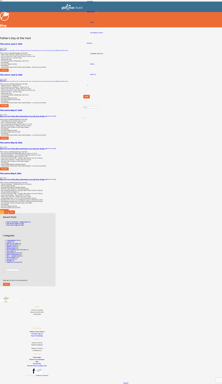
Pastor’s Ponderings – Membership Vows (19, 222)
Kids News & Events (13, 243)
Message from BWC (12, 245)
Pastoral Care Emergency (37, 359)
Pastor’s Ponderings (37, 336)
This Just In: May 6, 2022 (10, 173)
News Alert (10, 251)
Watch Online (37, 357)
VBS (63, 50)
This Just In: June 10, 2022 (11, 75)
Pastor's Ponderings (12, 254)
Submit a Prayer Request (37, 331)
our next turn (41, 50)
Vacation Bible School (56, 50)
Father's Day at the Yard (30, 50)
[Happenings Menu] (96, 12)
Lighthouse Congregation (42, 375)
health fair (17, 116)
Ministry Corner (11, 246)
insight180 (125, 383)
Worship (9, 260)
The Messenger (11, 257)
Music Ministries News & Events (16, 249)
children (1, 50)
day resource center (8, 50)
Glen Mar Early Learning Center (37, 365)
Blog (37, 361)
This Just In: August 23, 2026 (15, 223)
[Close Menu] (87, 85)
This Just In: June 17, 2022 (11, 44)
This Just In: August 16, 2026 (15, 225)
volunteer (66, 50)
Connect (9, 242)
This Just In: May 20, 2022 (11, 143)
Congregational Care (13, 240)
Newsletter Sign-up (37, 333)
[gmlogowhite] (72, 10)
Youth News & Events (50, 116)
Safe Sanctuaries (48, 50)
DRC (14, 50)
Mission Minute (11, 248)
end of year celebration (20, 50)
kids (37, 50)
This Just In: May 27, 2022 (11, 110)
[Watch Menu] (92, 43)
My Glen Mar (37, 363)
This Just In (10, 259)
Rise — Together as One (14, 256)
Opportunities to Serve (13, 253)
